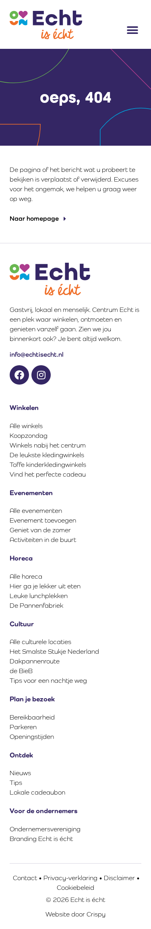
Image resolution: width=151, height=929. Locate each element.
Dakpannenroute (35, 661)
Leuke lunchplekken (39, 596)
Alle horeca (26, 576)
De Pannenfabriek (36, 605)
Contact (25, 878)
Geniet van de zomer (40, 530)
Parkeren (23, 727)
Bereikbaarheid (32, 717)
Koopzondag (29, 435)
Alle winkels (26, 426)
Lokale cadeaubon (37, 792)
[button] (132, 30)
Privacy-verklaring (70, 878)
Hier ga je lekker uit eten (45, 586)
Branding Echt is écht (41, 839)
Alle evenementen (36, 511)
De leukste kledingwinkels (47, 455)
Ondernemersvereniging (45, 829)
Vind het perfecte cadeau (48, 474)
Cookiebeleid (75, 887)
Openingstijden (32, 737)
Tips (16, 783)
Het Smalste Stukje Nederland (54, 651)
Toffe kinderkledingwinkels (48, 465)
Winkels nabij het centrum (48, 445)
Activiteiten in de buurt (43, 540)
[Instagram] (41, 375)
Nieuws (20, 773)
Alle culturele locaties (40, 642)
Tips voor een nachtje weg (48, 680)
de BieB (21, 671)
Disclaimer (119, 878)
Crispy (96, 914)
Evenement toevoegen (43, 520)
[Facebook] (19, 375)
